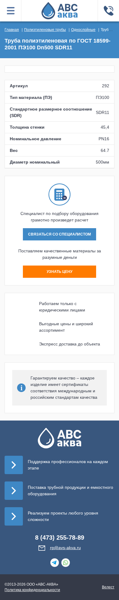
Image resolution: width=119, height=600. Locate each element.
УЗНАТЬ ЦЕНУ (59, 272)
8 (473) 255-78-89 (59, 537)
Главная (12, 30)
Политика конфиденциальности (32, 590)
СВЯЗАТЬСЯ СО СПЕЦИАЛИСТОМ (59, 234)
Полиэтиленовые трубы (45, 30)
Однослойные (83, 30)
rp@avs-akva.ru (65, 547)
